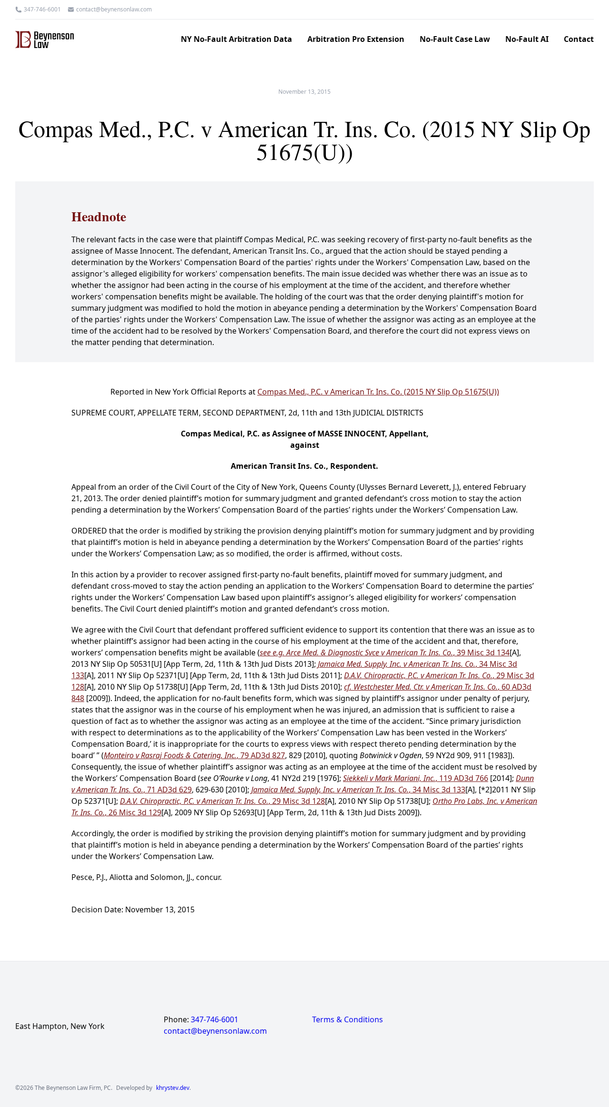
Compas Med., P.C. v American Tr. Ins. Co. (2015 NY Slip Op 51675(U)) (378, 391)
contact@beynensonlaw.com (114, 9)
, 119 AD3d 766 (415, 778)
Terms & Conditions (347, 1019)
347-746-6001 (42, 9)
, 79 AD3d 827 (194, 755)
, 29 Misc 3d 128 (222, 801)
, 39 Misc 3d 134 (385, 652)
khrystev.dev (172, 1088)
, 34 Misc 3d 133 (358, 789)
